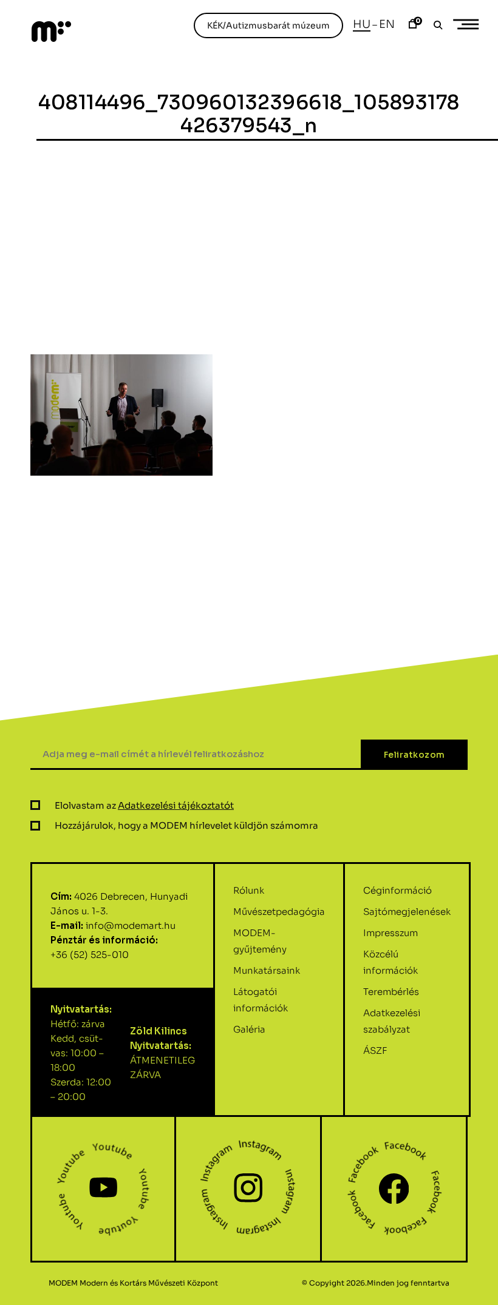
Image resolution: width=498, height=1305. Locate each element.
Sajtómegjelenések (407, 911)
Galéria (249, 1029)
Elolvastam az (144, 805)
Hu (361, 24)
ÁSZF (375, 1050)
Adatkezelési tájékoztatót (176, 805)
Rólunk (248, 890)
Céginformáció (397, 890)
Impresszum (390, 933)
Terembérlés (391, 991)
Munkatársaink (266, 970)
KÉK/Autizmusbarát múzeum (268, 25)
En (387, 24)
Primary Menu (468, 24)
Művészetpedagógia (279, 911)
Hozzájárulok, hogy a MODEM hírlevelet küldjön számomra (186, 825)
